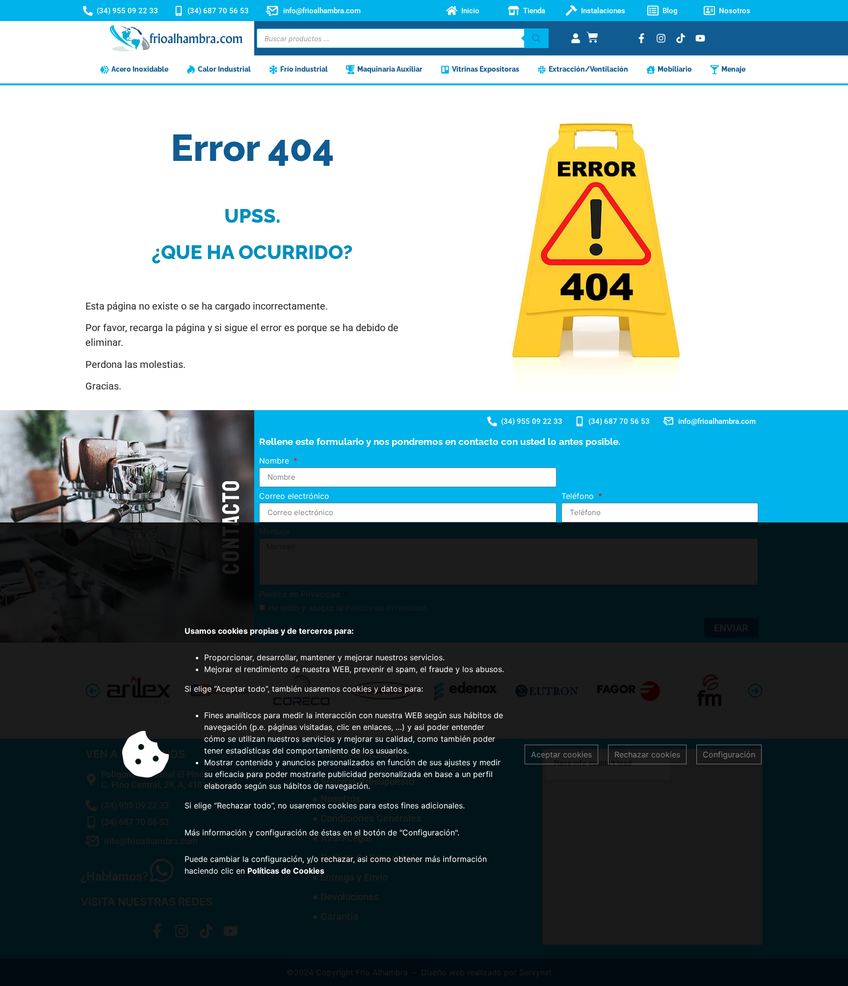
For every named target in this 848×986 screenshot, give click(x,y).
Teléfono (578, 496)
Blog (670, 10)
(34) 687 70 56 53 (218, 10)
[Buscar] (536, 38)
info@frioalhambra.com (322, 10)
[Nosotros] (709, 10)
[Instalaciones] (571, 10)
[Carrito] (592, 37)
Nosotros (734, 10)
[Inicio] (451, 10)
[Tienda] (513, 10)
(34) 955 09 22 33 (127, 10)
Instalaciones (603, 10)
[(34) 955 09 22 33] (88, 11)
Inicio (470, 10)
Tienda (534, 10)
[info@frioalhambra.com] (272, 10)
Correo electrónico (294, 496)
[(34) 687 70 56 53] (179, 11)
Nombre (275, 461)
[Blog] (653, 10)
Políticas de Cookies (285, 871)
